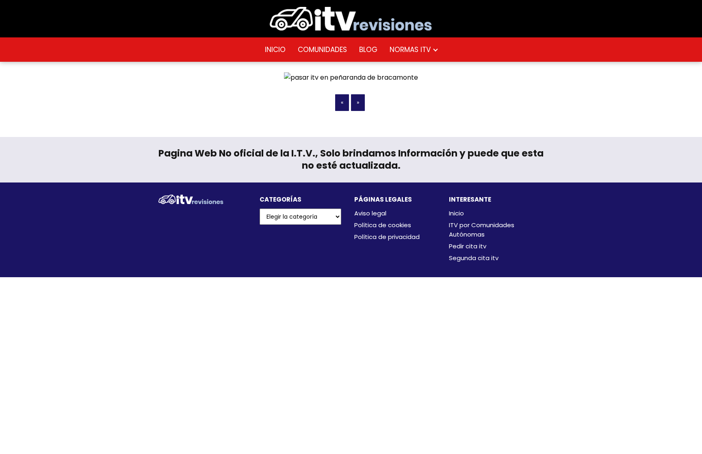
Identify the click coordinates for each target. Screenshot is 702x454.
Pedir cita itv (467, 246)
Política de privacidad (387, 236)
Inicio (456, 213)
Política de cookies (382, 225)
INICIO (275, 49)
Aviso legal (370, 213)
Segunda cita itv (473, 258)
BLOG (368, 49)
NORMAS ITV (410, 49)
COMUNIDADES (322, 49)
